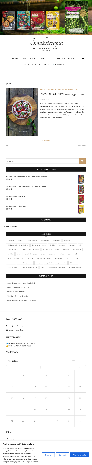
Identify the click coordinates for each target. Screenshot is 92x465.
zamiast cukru (12, 267)
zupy (42, 267)
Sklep (46, 65)
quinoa (62, 254)
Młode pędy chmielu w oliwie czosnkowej (21, 300)
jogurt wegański (13, 249)
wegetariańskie (61, 263)
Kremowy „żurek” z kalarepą (16, 292)
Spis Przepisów (19, 58)
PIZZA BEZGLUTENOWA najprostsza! (62, 94)
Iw (7, 145)
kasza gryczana (34, 249)
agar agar (11, 240)
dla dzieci (52, 245)
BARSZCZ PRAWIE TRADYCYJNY (19, 287)
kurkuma (66, 249)
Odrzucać (62, 455)
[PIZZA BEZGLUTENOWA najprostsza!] (22, 112)
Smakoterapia (46, 42)
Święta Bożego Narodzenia (56, 267)
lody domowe (77, 249)
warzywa (39, 263)
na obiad (10, 254)
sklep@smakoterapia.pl (15, 326)
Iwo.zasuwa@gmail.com (16, 330)
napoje (19, 254)
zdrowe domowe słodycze (29, 267)
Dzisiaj (75, 360)
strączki (30, 258)
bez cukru (21, 240)
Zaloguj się (10, 439)
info (80, 245)
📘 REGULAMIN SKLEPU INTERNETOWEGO (21, 343)
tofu (67, 258)
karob (23, 249)
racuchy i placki (72, 254)
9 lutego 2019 (44, 99)
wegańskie (69, 89)
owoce (43, 254)
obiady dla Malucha (31, 254)
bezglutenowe (57, 89)
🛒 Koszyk (57, 65)
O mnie (33, 58)
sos (23, 258)
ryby (9, 258)
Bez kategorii (45, 240)
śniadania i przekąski (75, 267)
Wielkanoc (73, 263)
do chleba (62, 245)
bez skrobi (67, 240)
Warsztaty (46, 58)
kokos (57, 249)
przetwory (52, 254)
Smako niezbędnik (65, 58)
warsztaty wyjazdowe (25, 263)
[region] (46, 453)
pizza (78, 89)
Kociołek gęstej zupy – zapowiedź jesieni (21, 283)
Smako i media (31, 65)
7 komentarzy (81, 145)
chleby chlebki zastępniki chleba (18, 245)
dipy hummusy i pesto (39, 245)
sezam (16, 258)
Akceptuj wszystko (79, 455)
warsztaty (11, 263)
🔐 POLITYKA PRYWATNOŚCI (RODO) (19, 346)
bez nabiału (45, 89)
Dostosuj (48, 455)
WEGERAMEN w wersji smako (17, 296)
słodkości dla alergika (44, 258)
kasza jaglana (47, 249)
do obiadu (72, 245)
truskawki (75, 258)
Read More (46, 140)
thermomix (58, 258)
